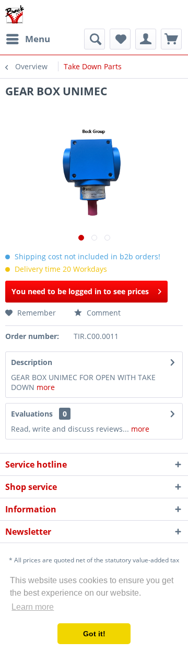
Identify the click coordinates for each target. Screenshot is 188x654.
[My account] (145, 39)
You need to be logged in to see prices (80, 291)
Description (31, 362)
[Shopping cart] (171, 39)
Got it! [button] (94, 634)
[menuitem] (27, 39)
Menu (37, 39)
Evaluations (32, 414)
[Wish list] (120, 39)
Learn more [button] (32, 606)
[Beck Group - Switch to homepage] (14, 14)
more (46, 387)
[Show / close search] (94, 39)
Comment (103, 313)
